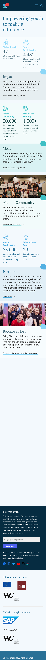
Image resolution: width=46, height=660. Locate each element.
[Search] (41, 5)
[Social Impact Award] (11, 5)
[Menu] (37, 6)
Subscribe (10, 546)
